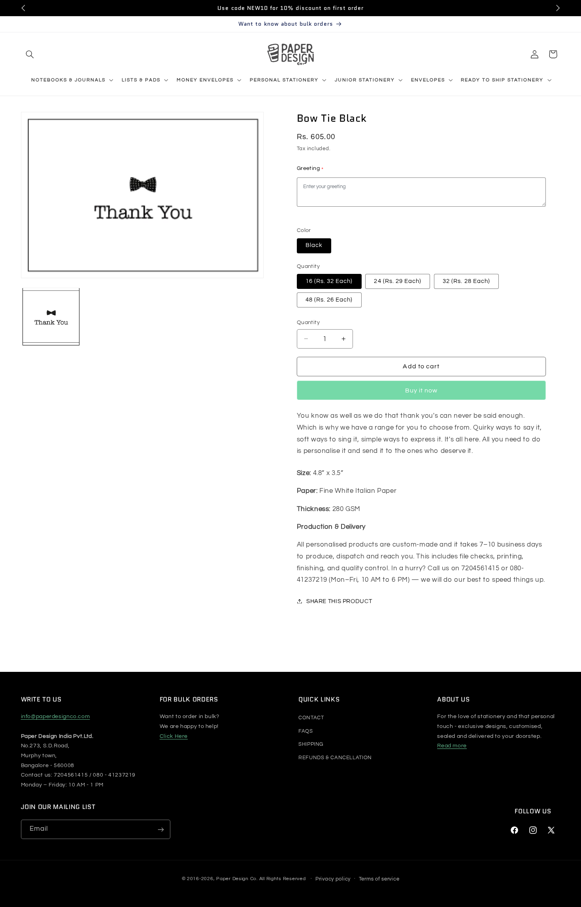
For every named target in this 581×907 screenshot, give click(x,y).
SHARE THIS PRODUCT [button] (339, 601)
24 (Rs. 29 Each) (397, 281)
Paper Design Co (236, 879)
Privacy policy (333, 879)
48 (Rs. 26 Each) (329, 299)
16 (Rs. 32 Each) (329, 281)
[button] (30, 54)
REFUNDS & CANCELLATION (335, 757)
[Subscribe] (160, 829)
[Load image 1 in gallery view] (51, 316)
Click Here (174, 736)
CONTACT (311, 717)
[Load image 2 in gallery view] (111, 316)
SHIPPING (310, 744)
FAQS (305, 731)
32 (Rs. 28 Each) (466, 281)
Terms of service (379, 879)
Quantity (308, 322)
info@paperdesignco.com (55, 716)
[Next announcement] (557, 8)
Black (314, 245)
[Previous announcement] (23, 8)
